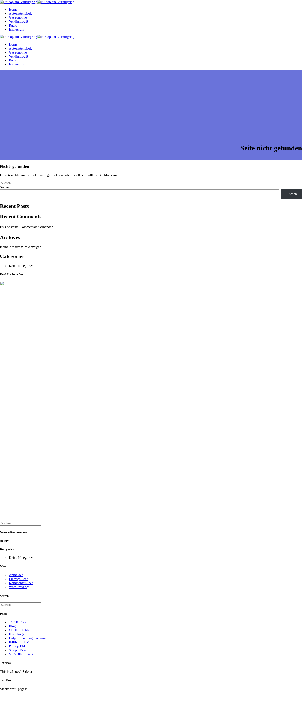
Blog (12, 626)
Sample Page (18, 650)
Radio (13, 25)
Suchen (5, 187)
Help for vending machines (28, 638)
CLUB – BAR (19, 630)
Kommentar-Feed (21, 583)
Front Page (16, 634)
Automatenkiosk (20, 13)
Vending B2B (18, 21)
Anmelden (16, 575)
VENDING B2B (21, 654)
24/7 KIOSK (18, 622)
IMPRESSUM (19, 642)
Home (13, 9)
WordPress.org (19, 587)
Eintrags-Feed (18, 579)
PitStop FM (17, 646)
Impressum (16, 29)
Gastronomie (18, 17)
